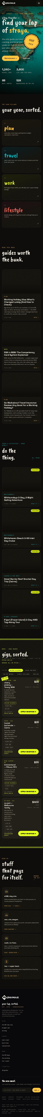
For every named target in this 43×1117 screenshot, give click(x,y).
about (4, 1097)
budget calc (6, 1028)
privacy (11, 1099)
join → (36, 1090)
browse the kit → (37, 878)
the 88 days (6, 1055)
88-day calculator (32, 1097)
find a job (26, 58)
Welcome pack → (10, 58)
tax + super (5, 1061)
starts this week (23, 674)
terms (18, 1099)
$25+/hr (36, 674)
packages (19, 1097)
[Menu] (39, 3)
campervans (6, 1046)
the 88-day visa (7, 1025)
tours (4, 1099)
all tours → (36, 459)
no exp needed (9, 674)
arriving (4, 1031)
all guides (5, 1070)
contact (11, 1097)
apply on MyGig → (28, 712)
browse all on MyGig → (11, 663)
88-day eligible (16, 670)
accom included (30, 670)
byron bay (5, 1043)
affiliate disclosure (31, 1099)
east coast (5, 1040)
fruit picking (6, 1058)
